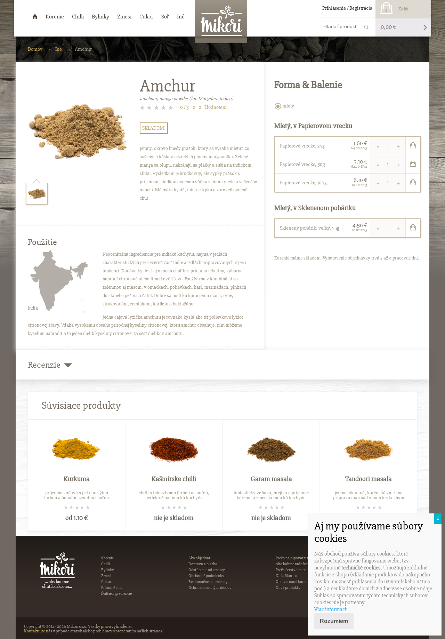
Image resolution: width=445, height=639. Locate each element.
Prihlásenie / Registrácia (347, 8)
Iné (58, 49)
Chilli (105, 564)
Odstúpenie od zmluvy (206, 570)
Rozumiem (334, 621)
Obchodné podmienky (206, 575)
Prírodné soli (111, 587)
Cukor (106, 581)
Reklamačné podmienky (208, 581)
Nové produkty (288, 587)
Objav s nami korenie (293, 581)
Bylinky (107, 570)
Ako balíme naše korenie (295, 564)
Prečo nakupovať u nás (294, 558)
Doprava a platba (202, 564)
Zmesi (106, 575)
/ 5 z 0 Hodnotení (203, 107)
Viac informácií (331, 609)
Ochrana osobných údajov (210, 587)
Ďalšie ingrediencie (116, 593)
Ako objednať (199, 558)
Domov (35, 49)
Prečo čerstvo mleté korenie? (299, 570)
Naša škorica (286, 575)
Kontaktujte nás (38, 631)
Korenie (107, 558)
